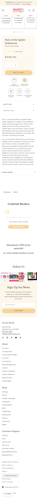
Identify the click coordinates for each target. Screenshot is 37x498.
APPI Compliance (7, 465)
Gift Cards (5, 445)
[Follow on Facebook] (3, 338)
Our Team (5, 358)
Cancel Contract (10, 475)
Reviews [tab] (7, 192)
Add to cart (18, 72)
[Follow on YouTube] (16, 338)
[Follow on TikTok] (20, 338)
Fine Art (4, 395)
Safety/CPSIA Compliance (10, 462)
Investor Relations (8, 374)
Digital (4, 425)
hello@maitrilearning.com (11, 334)
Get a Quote (6, 442)
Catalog (5, 392)
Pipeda (4, 471)
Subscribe (18, 311)
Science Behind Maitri (9, 355)
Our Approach (7, 351)
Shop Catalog (26, 4)
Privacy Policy (6, 479)
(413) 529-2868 (7, 332)
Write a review (19, 51)
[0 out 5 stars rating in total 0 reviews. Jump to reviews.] (8, 51)
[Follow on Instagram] (7, 338)
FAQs (4, 439)
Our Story (5, 348)
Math (4, 408)
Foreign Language (8, 398)
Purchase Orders (8, 448)
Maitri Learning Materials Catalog (20, 253)
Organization (6, 411)
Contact (5, 435)
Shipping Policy (7, 455)
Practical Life (6, 415)
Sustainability (6, 381)
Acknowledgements (9, 365)
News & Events (7, 378)
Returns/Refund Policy (9, 452)
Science (4, 418)
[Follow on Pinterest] (12, 338)
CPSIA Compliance (8, 371)
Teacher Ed (6, 421)
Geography (6, 402)
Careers (5, 368)
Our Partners (6, 361)
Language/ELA (7, 405)
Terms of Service (7, 482)
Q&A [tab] (15, 192)
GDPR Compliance (8, 468)
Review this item (18, 227)
